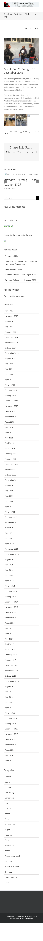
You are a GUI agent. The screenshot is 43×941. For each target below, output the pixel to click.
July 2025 (9, 326)
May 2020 (9, 538)
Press (7, 819)
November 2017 (11, 607)
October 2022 (10, 475)
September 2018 (12, 554)
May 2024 (9, 374)
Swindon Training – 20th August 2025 (20, 274)
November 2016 (11, 670)
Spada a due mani (12, 856)
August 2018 (10, 559)
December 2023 (11, 401)
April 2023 (9, 443)
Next (36, 29)
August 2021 (10, 528)
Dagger (21, 132)
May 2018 (9, 575)
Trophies (8, 872)
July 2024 (9, 364)
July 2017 (9, 628)
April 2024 (9, 379)
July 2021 (9, 533)
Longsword (9, 798)
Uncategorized (11, 877)
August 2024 (10, 358)
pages (7, 813)
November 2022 (11, 469)
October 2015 (10, 739)
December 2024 (11, 337)
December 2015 (11, 729)
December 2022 (11, 464)
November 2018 (11, 549)
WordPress (20, 918)
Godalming (26, 132)
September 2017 (12, 617)
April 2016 (9, 707)
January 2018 (10, 596)
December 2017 (11, 602)
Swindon (8, 861)
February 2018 (11, 591)
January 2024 (10, 395)
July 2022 (9, 490)
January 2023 (10, 459)
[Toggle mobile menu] (38, 8)
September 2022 (12, 480)
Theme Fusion (29, 918)
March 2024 (10, 385)
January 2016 (10, 723)
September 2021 (12, 522)
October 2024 (10, 348)
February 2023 (11, 453)
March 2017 (10, 649)
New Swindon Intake (13, 269)
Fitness (8, 787)
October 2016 (10, 676)
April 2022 (9, 506)
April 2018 (9, 580)
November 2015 (11, 734)
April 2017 (9, 644)
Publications (10, 824)
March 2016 (10, 713)
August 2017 (10, 623)
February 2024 (11, 390)
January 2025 (10, 332)
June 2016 (9, 697)
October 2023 (10, 411)
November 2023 (11, 406)
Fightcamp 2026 (11, 256)
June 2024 (9, 369)
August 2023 (10, 422)
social (7, 851)
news (7, 803)
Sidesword (9, 845)
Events (8, 782)
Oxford (8, 808)
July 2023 (9, 427)
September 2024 (12, 353)
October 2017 (10, 612)
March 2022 (10, 512)
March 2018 (10, 586)
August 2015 (10, 750)
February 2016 (11, 718)
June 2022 (9, 496)
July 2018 (9, 565)
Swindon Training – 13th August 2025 (20, 280)
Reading (8, 835)
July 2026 (9, 311)
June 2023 (9, 432)
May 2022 (9, 501)
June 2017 (9, 633)
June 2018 (9, 570)
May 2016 (9, 702)
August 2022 (10, 485)
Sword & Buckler (12, 866)
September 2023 (12, 416)
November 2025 (11, 316)
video (7, 882)
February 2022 (11, 517)
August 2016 (10, 686)
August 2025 (10, 321)
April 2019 (9, 543)
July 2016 (9, 692)
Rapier (32, 132)
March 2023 (10, 448)
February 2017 (11, 655)
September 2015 (12, 744)
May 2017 (9, 639)
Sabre (7, 840)
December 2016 (11, 665)
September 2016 (12, 681)
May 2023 (9, 438)
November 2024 (11, 342)
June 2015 (9, 760)
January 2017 (10, 660)
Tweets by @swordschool (14, 296)
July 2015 (9, 755)
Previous (27, 29)
